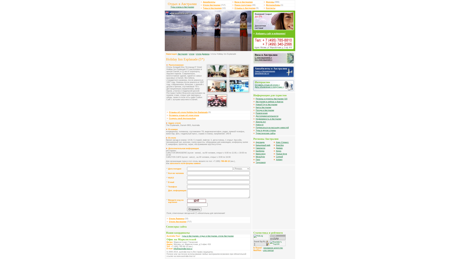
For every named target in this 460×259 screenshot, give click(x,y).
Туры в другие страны (266, 130)
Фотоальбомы (273, 5)
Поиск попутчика (242, 5)
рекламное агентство (273, 248)
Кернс (278, 151)
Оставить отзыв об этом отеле (184, 115)
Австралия (182, 54)
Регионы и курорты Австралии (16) (272, 99)
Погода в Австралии (265, 110)
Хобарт (279, 159)
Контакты (270, 8)
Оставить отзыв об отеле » (267, 85)
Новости (259, 125)
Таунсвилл (261, 162)
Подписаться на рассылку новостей (272, 127)
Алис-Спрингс (282, 142)
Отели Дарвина (176, 218)
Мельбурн (260, 157)
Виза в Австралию (243, 2)
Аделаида (260, 142)
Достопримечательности (267, 116)
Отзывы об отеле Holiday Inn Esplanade (188, 112)
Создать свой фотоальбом (182, 118)
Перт (258, 159)
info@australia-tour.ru (183, 248)
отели (191, 54)
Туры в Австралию (212, 8)
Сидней (279, 157)
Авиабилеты (209, 2)
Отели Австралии (211, 5)
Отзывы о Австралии (245, 8)
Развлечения (262, 113)
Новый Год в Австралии (266, 104)
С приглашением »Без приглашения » (263, 58)
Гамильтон (260, 148)
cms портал (268, 250)
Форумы (270, 2)
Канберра (260, 151)
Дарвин (279, 148)
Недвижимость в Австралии (268, 119)
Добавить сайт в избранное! (271, 33)
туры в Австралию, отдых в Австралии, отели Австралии (208, 236)
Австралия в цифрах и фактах (269, 102)
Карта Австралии (263, 107)
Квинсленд (260, 154)
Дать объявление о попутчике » (269, 87)
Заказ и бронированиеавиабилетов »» (265, 72)
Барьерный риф (263, 145)
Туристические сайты (265, 133)
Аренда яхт (261, 122)
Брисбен (280, 145)
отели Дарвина (202, 54)
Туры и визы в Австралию (182, 7)
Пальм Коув (281, 154)
